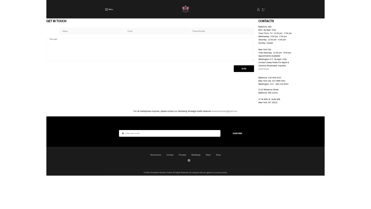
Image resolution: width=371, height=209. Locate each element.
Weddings (195, 155)
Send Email (263, 69)
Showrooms (155, 155)
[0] (263, 9)
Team (208, 155)
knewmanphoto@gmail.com (224, 111)
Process (182, 155)
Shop (218, 155)
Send (244, 68)
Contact (169, 155)
